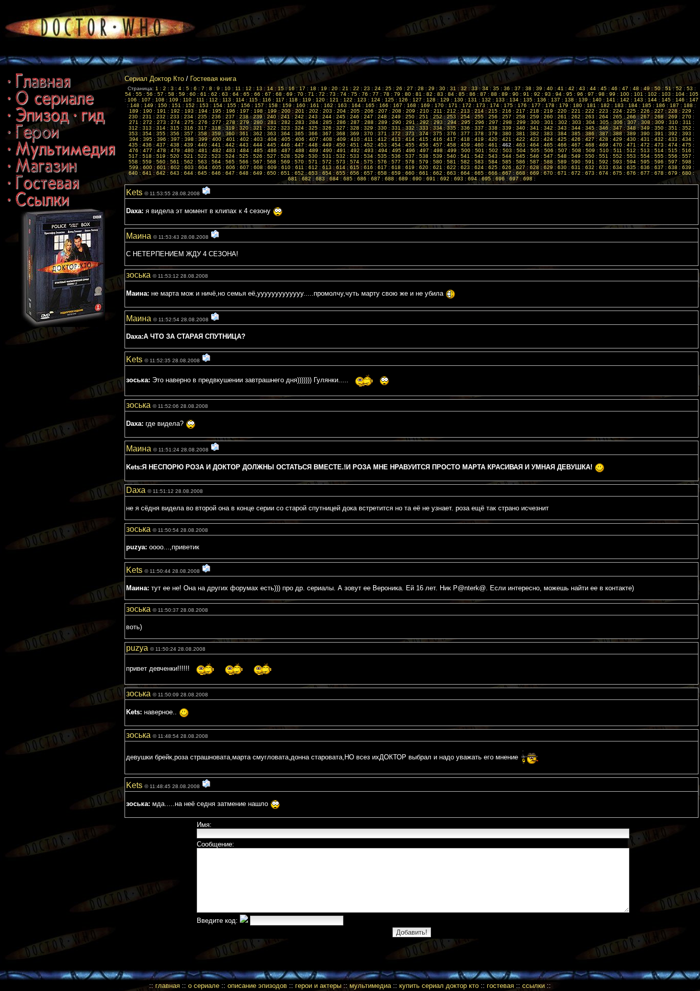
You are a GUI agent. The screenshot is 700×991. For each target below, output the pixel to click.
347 (617, 128)
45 (604, 88)
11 (238, 88)
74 (343, 94)
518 (147, 156)
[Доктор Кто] (97, 52)
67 (268, 94)
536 (396, 156)
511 (617, 150)
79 (397, 94)
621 (437, 167)
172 (466, 105)
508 (576, 150)
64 (236, 94)
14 (270, 88)
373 (410, 133)
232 (161, 116)
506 (548, 150)
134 (514, 99)
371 (382, 133)
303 (576, 122)
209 (410, 111)
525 (244, 156)
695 (486, 178)
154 (217, 105)
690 (417, 178)
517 (133, 156)
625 (493, 167)
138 (569, 99)
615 (354, 167)
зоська (139, 275)
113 (226, 99)
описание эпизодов (257, 985)
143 (638, 99)
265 (617, 116)
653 (313, 173)
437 (161, 145)
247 (368, 116)
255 (479, 116)
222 (589, 111)
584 (493, 161)
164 (356, 105)
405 (286, 139)
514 (659, 150)
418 (465, 139)
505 (535, 150)
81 (419, 94)
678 (659, 173)
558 (133, 161)
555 (659, 156)
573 (340, 161)
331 (396, 128)
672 (576, 173)
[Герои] (33, 138)
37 (517, 88)
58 (171, 94)
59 (182, 94)
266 (631, 116)
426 (576, 139)
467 (576, 145)
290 (396, 122)
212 (451, 111)
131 (472, 99)
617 (382, 167)
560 (161, 161)
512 (631, 150)
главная (167, 985)
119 (306, 99)
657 (368, 173)
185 (646, 105)
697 (514, 178)
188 (688, 105)
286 (341, 122)
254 (465, 116)
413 (396, 139)
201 (299, 111)
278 (230, 122)
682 (306, 178)
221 (576, 111)
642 (161, 173)
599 (133, 167)
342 (548, 128)
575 (368, 161)
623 (465, 167)
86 (472, 94)
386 (589, 133)
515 (672, 150)
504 (521, 150)
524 (230, 156)
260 (548, 116)
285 (327, 122)
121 (334, 99)
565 (230, 161)
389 (631, 133)
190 (147, 111)
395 (147, 139)
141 (610, 99)
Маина (139, 236)
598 (686, 161)
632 (589, 167)
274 (175, 122)
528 (285, 156)
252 (437, 116)
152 (190, 105)
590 (576, 161)
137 (555, 99)
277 (216, 122)
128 (431, 99)
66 (257, 94)
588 (548, 161)
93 (548, 94)
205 (355, 111)
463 (520, 145)
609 (272, 167)
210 (424, 111)
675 (617, 173)
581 (451, 161)
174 (494, 105)
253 (451, 116)
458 (451, 145)
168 (411, 105)
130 (458, 99)
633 (603, 167)
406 (299, 139)
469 (603, 145)
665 (479, 173)
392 (672, 133)
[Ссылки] (39, 205)
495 (396, 150)
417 (451, 139)
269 (672, 116)
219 (548, 111)
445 (271, 145)
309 (659, 122)
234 (188, 116)
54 (128, 94)
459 (465, 145)
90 (515, 94)
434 (686, 139)
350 (659, 128)
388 (617, 133)
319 (230, 128)
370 (368, 133)
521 (188, 156)
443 (244, 145)
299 (521, 122)
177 (536, 105)
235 (202, 116)
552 (617, 156)
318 (216, 128)
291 (410, 122)
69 (289, 94)
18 (313, 88)
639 (686, 167)
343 (562, 128)
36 (507, 88)
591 (589, 161)
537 (410, 156)
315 (174, 128)
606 (230, 167)
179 (563, 105)
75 (354, 94)
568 (271, 161)
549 (576, 156)
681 (292, 178)
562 (188, 161)
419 (479, 139)
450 (340, 145)
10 (227, 88)
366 (313, 133)
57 (160, 94)
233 (174, 116)
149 (148, 105)
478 (161, 150)
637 (659, 167)
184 (632, 105)
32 (464, 88)
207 (382, 111)
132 (486, 99)
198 (258, 111)
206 (369, 111)
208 (396, 111)
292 (424, 122)
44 (593, 88)
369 (354, 133)
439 (188, 145)
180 (577, 105)
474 (672, 145)
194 (203, 111)
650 (271, 173)
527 (271, 156)
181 (591, 105)
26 (399, 88)
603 (189, 167)
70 (300, 94)
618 (396, 167)
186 (660, 105)
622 (451, 167)
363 (271, 133)
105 (693, 94)
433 (672, 139)
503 (507, 150)
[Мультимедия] (61, 156)
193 (189, 111)
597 (672, 161)
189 (133, 111)
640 (133, 173)
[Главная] (39, 88)
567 (257, 161)
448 (313, 145)
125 (389, 99)
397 (175, 139)
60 (193, 94)
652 (299, 173)
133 (500, 99)
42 (571, 88)
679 (672, 173)
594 (631, 161)
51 (668, 88)
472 (645, 145)
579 (423, 161)
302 (562, 122)
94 (558, 94)
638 (672, 167)
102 (652, 94)
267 (645, 116)
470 (617, 145)
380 (506, 133)
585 (506, 161)
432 (659, 139)
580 (437, 161)
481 (203, 150)
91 (526, 94)
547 (548, 156)
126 (403, 99)
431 (645, 139)
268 (659, 116)
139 (583, 99)
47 (625, 88)
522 (202, 156)
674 (603, 173)
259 (534, 116)
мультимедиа (370, 985)
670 (548, 173)
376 (451, 133)
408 (327, 139)
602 (175, 167)
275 (189, 122)
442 (230, 145)
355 (161, 133)
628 (534, 167)
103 (666, 94)
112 (213, 99)
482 (216, 150)
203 (327, 111)
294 (452, 122)
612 (313, 167)
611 (299, 167)
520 (174, 156)
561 (174, 161)
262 (576, 116)
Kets (135, 192)
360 (230, 133)
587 (534, 161)
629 (548, 167)
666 (493, 173)
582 (465, 161)
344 (576, 128)
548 (562, 156)
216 (506, 111)
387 (603, 133)
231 (147, 116)
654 (327, 173)
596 (659, 161)
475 (686, 145)
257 (506, 116)
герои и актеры (319, 985)
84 (451, 94)
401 (230, 139)
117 (280, 99)
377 (465, 133)
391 (659, 133)
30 (442, 88)
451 (354, 145)
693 (458, 178)
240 (271, 116)
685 (348, 178)
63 (225, 94)
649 (257, 173)
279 (244, 122)
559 (147, 161)
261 (562, 116)
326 (327, 128)
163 (342, 105)
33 (474, 88)
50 (657, 88)
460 (479, 145)
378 (479, 133)
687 (375, 178)
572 (327, 161)
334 (437, 128)
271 (133, 122)
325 (313, 128)
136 (541, 99)
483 (230, 150)
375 (437, 133)
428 (603, 139)
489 (313, 150)
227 (659, 111)
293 (438, 122)
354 (147, 133)
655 (340, 173)
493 (369, 150)
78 (386, 94)
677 (645, 173)
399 (203, 139)
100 (624, 94)
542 (479, 156)
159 (287, 105)
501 (479, 150)
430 (631, 139)
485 (258, 150)
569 (285, 161)
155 (231, 105)
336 (465, 128)
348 (631, 128)
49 (647, 88)
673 (589, 173)
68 (279, 94)
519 (161, 156)
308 (645, 122)
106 (132, 99)
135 (527, 99)
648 (244, 173)
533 (354, 156)
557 (686, 156)
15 (281, 88)
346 (603, 128)
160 (300, 105)
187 (674, 105)
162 (328, 105)
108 (159, 99)
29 (431, 88)
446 (285, 145)
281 (272, 122)
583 (479, 161)
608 (258, 167)
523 (216, 156)
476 (133, 150)
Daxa (137, 490)
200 (286, 111)
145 (666, 99)
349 (645, 128)
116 (266, 99)
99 (612, 94)
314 (161, 128)
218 (534, 111)
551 (603, 156)
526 (257, 156)
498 (438, 150)
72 (322, 94)
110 (187, 99)
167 (397, 105)
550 (589, 156)
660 (410, 173)
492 (355, 150)
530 (313, 156)
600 (147, 167)
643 (174, 173)
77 (376, 94)
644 (188, 173)
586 (520, 161)
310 (673, 122)
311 (687, 122)
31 (453, 88)
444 (257, 145)
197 (244, 111)
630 (562, 167)
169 (425, 105)
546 (534, 156)
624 (479, 167)
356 (174, 133)
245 (340, 116)
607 (244, 167)
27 (410, 88)
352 (686, 128)
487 (286, 150)
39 (539, 88)
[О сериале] (51, 105)
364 (285, 133)
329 (368, 128)
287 (355, 122)
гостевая (500, 985)
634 (617, 167)
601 (161, 167)
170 (439, 105)
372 (396, 133)
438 (174, 145)
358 (202, 133)
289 (382, 122)
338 (493, 128)
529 (299, 156)
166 (383, 105)
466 (562, 145)
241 (285, 116)
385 (576, 133)
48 (636, 88)
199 (272, 111)
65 (246, 94)
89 (505, 94)
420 (493, 139)
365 (299, 133)
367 (327, 133)
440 (202, 145)
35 (496, 88)
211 (438, 111)
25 (388, 88)
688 (389, 178)
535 (382, 156)
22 (356, 88)
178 (549, 105)
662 (437, 173)
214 (479, 111)
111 (200, 99)
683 (320, 178)
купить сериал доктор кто (439, 985)
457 (437, 145)
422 (520, 139)
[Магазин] (42, 173)
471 (631, 145)
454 (396, 145)
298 (507, 122)
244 (327, 116)
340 (520, 128)
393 (686, 133)
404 (272, 139)
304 (590, 122)
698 (527, 178)
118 (293, 99)
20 (335, 88)
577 (396, 161)
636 (645, 167)
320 (244, 128)
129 (444, 99)
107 (146, 99)
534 (368, 156)
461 (493, 145)
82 (429, 94)
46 (614, 88)
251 (423, 116)
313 (147, 128)
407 (313, 139)
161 (314, 105)
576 (382, 161)
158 (273, 105)
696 (500, 178)
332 (410, 128)
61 (203, 94)
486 (272, 150)
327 (340, 128)
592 (603, 161)
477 (147, 150)
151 (176, 105)
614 (340, 167)
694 (472, 178)
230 (133, 116)
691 (431, 178)
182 (605, 105)
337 (479, 128)
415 (423, 139)
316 (188, 128)
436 (147, 145)
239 (257, 116)
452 (368, 145)
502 (493, 150)
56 (150, 94)
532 (340, 156)
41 (561, 88)
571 (313, 161)
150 (162, 105)
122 (348, 99)
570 (299, 161)
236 (216, 116)
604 (203, 167)
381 (520, 133)
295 (465, 122)
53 (690, 88)
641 (147, 173)
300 (535, 122)
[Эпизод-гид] (57, 123)
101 (638, 94)
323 (285, 128)
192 (175, 111)
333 (423, 128)
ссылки (533, 985)
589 (562, 161)
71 (311, 94)
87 (483, 94)
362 (257, 133)
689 (403, 178)
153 (204, 105)
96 (580, 94)
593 (617, 161)
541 (465, 156)
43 (582, 88)
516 (686, 150)
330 (382, 128)
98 (602, 94)
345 (589, 128)
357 (188, 133)
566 (244, 161)
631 (576, 167)
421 (506, 139)
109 (173, 99)
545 (520, 156)
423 (534, 139)
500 (465, 150)
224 (617, 111)
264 (603, 116)
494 (382, 150)
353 (133, 133)
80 (408, 94)
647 (230, 173)
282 (286, 122)
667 (506, 173)
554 (645, 156)
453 (382, 145)
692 (444, 178)
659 (396, 173)
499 (452, 150)
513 (645, 150)
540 (451, 156)
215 (493, 111)
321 (257, 128)
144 (652, 99)
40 (550, 88)
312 (133, 128)
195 (216, 111)
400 (216, 139)
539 (437, 156)
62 (214, 94)
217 (520, 111)
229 (686, 111)
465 (548, 145)
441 (216, 145)
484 (244, 150)
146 (680, 99)
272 (147, 122)
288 (369, 122)
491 (341, 150)
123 (361, 99)
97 (591, 94)
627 (520, 167)
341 (534, 128)
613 (327, 167)
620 (423, 167)
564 (216, 161)
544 (506, 156)
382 (534, 133)
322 (271, 128)
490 (327, 150)
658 (382, 173)
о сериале (203, 985)
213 (465, 111)
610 (286, 167)
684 (334, 178)
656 (354, 173)
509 (590, 150)
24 (378, 88)
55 (139, 94)
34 (485, 88)
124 (375, 99)
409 (341, 139)
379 (493, 133)
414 (410, 139)
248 (382, 116)
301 (548, 122)
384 (562, 133)
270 (686, 116)
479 (175, 150)
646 (216, 173)
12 (248, 88)
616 (368, 167)
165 (370, 105)
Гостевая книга (213, 78)
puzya (138, 648)
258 (520, 116)
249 (396, 116)
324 (299, 128)
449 (327, 145)
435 (133, 145)
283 (299, 122)
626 (506, 167)
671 (562, 173)
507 (562, 150)
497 (424, 150)
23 (367, 88)
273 (161, 122)
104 (680, 94)
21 (345, 88)
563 (202, 161)
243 (313, 116)
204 (341, 111)
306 (618, 122)
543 (493, 156)
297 (493, 122)
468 (589, 145)
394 (133, 139)
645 (202, 173)
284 (313, 122)
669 (534, 173)
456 (423, 145)
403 (258, 139)
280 (258, 122)
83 (440, 94)
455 (410, 145)
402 (244, 139)
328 (354, 128)
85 (462, 94)
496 (410, 150)
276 (203, 122)
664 (465, 173)
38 (528, 88)
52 (679, 88)
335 (451, 128)
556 (672, 156)
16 (292, 88)
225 (631, 111)
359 (216, 133)
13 (259, 88)
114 (240, 99)
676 (631, 173)
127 (417, 99)
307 (631, 122)
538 (423, 156)
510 (604, 150)
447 (299, 145)
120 (320, 99)
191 (161, 111)
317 (202, 128)
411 (368, 139)
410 (355, 139)
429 (617, 139)
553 (631, 156)
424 (548, 139)
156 (245, 105)
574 (354, 161)
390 (645, 133)
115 (253, 99)
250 (410, 116)
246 (354, 116)
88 (494, 94)
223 (603, 111)
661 (423, 173)
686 (361, 178)
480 (189, 150)
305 (604, 122)
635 (631, 167)
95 (569, 94)
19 (324, 88)
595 (645, 161)
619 (410, 167)
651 (285, 173)
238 (244, 116)
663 (451, 173)
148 (134, 105)
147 (693, 99)
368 (340, 133)
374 (423, 133)
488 (299, 150)
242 (299, 116)
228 (672, 111)
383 (548, 133)
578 (410, 161)
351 (672, 128)
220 (562, 111)
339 (506, 128)
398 (189, 139)
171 (453, 105)
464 (534, 145)
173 (480, 105)
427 (589, 139)
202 (313, 111)
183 (619, 105)
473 (659, 145)
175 (508, 105)
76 (365, 94)
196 (230, 111)
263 (589, 116)
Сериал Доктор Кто (154, 78)
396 (161, 139)
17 (302, 88)
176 (522, 105)
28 (421, 88)
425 (562, 139)
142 (624, 99)
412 (382, 139)
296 (479, 122)
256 (493, 116)
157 (259, 105)
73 (333, 94)
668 (520, 173)
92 (537, 94)
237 (230, 116)
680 (686, 173)
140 (597, 99)
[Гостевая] (43, 190)
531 (327, 156)
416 (437, 139)
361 (244, 133)
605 (216, 167)
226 (645, 111)
